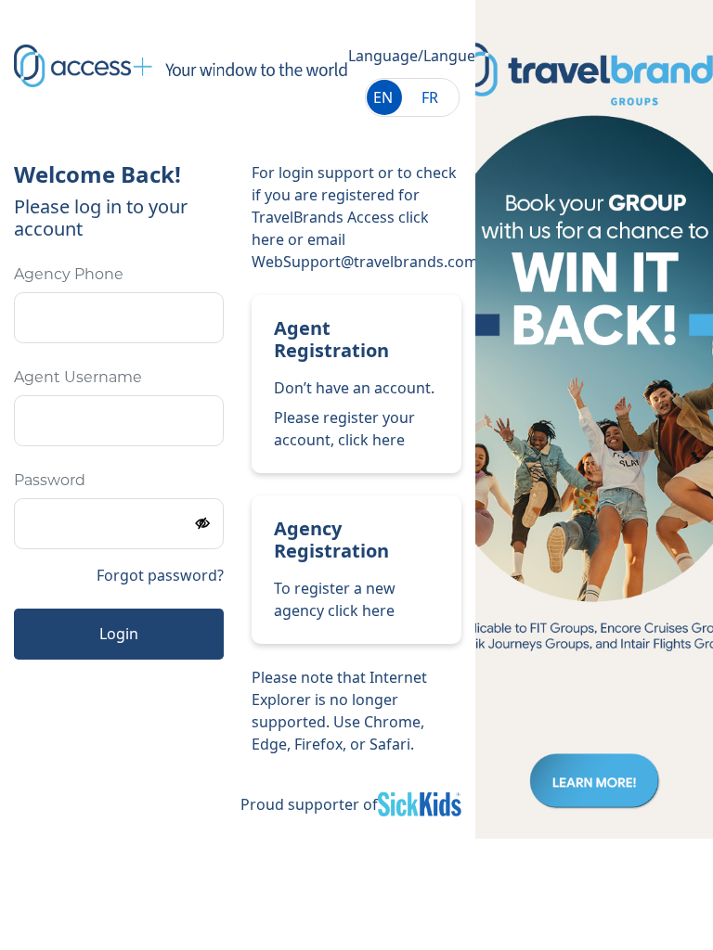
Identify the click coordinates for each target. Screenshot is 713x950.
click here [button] (371, 440)
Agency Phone (68, 275)
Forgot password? (160, 575)
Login (118, 633)
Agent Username (78, 378)
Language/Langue (411, 55)
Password (49, 481)
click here (361, 610)
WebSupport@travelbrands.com (365, 261)
